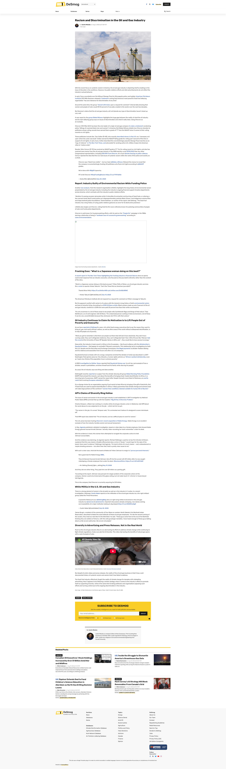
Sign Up (143, 613)
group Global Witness (96, 117)
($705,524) (130, 151)
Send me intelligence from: (87, 618)
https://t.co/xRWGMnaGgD (127, 504)
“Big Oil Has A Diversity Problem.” (122, 400)
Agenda (82, 427)
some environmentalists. (83, 217)
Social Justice (87, 598)
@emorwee (90, 502)
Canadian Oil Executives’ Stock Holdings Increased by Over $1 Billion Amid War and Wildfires (74, 661)
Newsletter (152, 754)
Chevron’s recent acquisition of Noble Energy (111, 421)
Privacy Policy (153, 736)
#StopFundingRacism (98, 175)
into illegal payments (123, 348)
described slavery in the (126, 136)
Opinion (120, 741)
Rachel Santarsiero (121, 661)
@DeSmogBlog (101, 500)
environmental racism (141, 303)
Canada (120, 736)
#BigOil (91, 170)
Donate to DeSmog (155, 731)
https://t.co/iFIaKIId (113, 175)
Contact (151, 720)
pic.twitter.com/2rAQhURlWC (118, 290)
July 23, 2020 (101, 179)
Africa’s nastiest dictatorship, (136, 357)
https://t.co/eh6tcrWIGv (99, 290)
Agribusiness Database (93, 731)
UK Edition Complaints (156, 741)
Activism (121, 733)
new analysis (85, 188)
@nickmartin (100, 502)
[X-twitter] (149, 4)
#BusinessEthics (119, 461)
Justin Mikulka (85, 24)
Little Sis (103, 266)
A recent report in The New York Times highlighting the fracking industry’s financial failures (106, 275)
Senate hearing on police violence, (136, 153)
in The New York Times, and (96, 143)
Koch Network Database (93, 733)
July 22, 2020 (104, 508)
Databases (89, 717)
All (98, 618)
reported (92, 374)
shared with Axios (104, 105)
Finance (120, 739)
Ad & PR (120, 720)
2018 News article (110, 305)
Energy (78, 598)
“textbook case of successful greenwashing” (111, 215)
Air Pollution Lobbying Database (96, 736)
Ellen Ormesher (61, 690)
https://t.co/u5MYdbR (134, 461)
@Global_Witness (117, 162)
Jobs (151, 733)
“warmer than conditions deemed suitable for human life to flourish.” (125, 389)
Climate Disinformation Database (96, 728)
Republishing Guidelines (156, 723)
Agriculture (121, 725)
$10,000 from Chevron (109, 153)
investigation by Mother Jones (90, 363)
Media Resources (154, 725)
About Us (152, 715)
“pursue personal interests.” (139, 450)
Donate (166, 4)
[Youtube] (158, 756)
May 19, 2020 (107, 465)
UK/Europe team (120, 618)
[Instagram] (161, 756)
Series (88, 720)
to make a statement (136, 126)
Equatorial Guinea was (118, 363)
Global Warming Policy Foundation (137, 374)
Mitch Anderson (61, 666)
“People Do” (127, 213)
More (117, 11)
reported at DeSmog (90, 327)
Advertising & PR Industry (68, 697)
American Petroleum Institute (114, 569)
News (88, 715)
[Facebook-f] (146, 4)
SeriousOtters (64, 764)
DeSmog (72, 4)
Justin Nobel (95, 493)
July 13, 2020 (106, 295)
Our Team (152, 717)
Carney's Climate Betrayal (127, 692)
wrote (80, 286)
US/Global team (107, 618)
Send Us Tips (153, 728)
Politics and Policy (124, 728)
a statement (104, 98)
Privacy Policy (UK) (155, 739)
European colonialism (96, 380)
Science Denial (122, 717)
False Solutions (123, 731)
